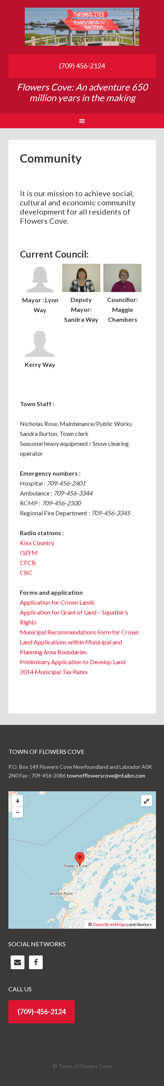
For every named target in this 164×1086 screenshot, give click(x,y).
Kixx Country (37, 542)
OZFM (29, 552)
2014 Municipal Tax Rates (54, 671)
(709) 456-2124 (82, 65)
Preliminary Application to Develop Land (72, 661)
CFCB (28, 562)
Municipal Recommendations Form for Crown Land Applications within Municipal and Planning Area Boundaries (79, 641)
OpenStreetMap (109, 924)
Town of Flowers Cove (82, 27)
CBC (26, 572)
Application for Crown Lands (57, 602)
